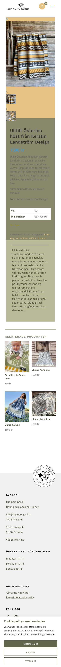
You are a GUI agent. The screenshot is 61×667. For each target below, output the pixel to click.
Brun (46, 234)
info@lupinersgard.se (18, 514)
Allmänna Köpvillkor (18, 593)
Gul (17, 238)
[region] (30, 641)
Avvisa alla (30, 660)
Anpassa (30, 652)
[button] (7, 19)
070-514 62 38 (14, 519)
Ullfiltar (24, 238)
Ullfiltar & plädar (37, 238)
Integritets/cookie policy (20, 597)
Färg (12, 238)
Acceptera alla (30, 643)
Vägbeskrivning (15, 539)
